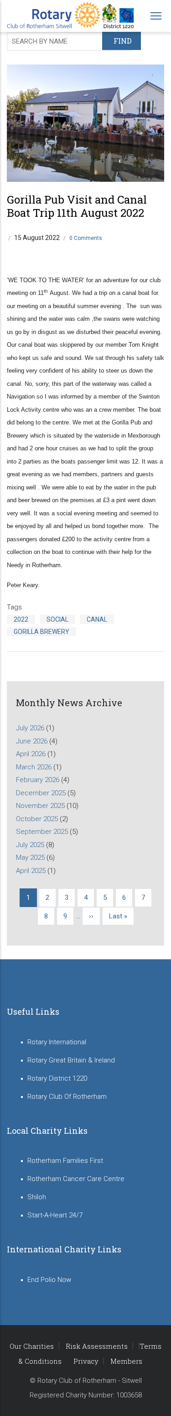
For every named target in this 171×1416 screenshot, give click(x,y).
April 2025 (31, 871)
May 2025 (30, 857)
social (57, 619)
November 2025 (40, 806)
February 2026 (37, 780)
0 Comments (85, 238)
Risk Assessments (97, 1346)
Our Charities (32, 1346)
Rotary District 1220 (57, 1078)
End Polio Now (49, 1280)
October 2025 (37, 819)
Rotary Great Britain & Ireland (71, 1060)
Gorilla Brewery (41, 631)
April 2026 (31, 754)
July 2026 (30, 728)
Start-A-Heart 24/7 (55, 1215)
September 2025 (42, 832)
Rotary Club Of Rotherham (67, 1096)
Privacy (85, 1361)
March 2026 (34, 767)
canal (97, 619)
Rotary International (56, 1042)
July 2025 (30, 845)
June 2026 (31, 741)
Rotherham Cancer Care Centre (75, 1179)
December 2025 (41, 793)
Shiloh (36, 1197)
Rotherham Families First (65, 1161)
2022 (21, 619)
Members (126, 1361)
